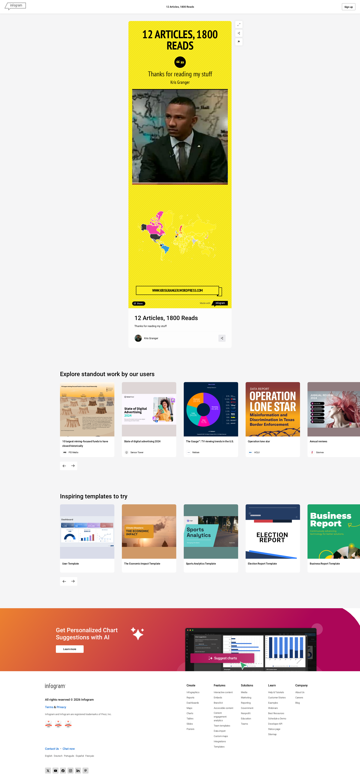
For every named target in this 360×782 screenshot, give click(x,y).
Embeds (218, 697)
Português (69, 755)
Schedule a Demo (277, 718)
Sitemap (272, 734)
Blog (297, 702)
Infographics (193, 692)
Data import (220, 731)
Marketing (246, 697)
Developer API (275, 723)
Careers (299, 697)
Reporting (245, 702)
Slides (190, 723)
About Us (299, 692)
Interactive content (223, 692)
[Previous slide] (64, 465)
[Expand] (238, 24)
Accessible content (223, 708)
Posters (190, 729)
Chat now (69, 749)
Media (244, 692)
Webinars (273, 708)
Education (246, 718)
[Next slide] (72, 465)
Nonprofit (245, 713)
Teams (244, 723)
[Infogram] (15, 7)
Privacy (61, 707)
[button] (199, 238)
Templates (219, 746)
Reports (190, 697)
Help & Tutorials (276, 692)
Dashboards (193, 702)
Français (89, 755)
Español (80, 755)
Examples (273, 702)
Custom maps (221, 736)
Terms (49, 707)
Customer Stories (277, 697)
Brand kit (218, 702)
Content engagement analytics (220, 717)
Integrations (220, 741)
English (48, 755)
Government (247, 708)
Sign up (348, 6)
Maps (189, 708)
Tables (190, 718)
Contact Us (52, 749)
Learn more (69, 649)
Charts (190, 713)
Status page (274, 729)
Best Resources (276, 713)
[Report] (238, 41)
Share (139, 303)
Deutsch (58, 755)
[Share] (238, 33)
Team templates (222, 725)
